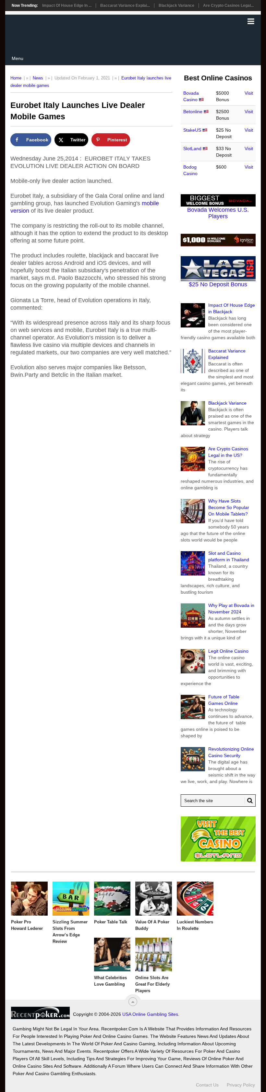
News (38, 78)
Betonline (192, 111)
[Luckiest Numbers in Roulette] (195, 899)
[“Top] (132, 1001)
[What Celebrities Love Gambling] (112, 955)
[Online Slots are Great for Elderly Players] (153, 955)
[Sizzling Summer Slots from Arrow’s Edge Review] (71, 899)
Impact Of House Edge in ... (66, 5)
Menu (17, 58)
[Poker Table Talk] (112, 899)
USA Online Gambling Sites (150, 1014)
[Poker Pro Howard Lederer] (29, 899)
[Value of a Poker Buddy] (153, 899)
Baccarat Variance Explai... (125, 5)
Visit (249, 93)
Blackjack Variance (176, 5)
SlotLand (192, 148)
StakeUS (192, 130)
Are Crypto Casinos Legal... (228, 5)
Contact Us (207, 1084)
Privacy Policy (241, 1084)
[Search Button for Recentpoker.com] (249, 800)
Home (15, 78)
